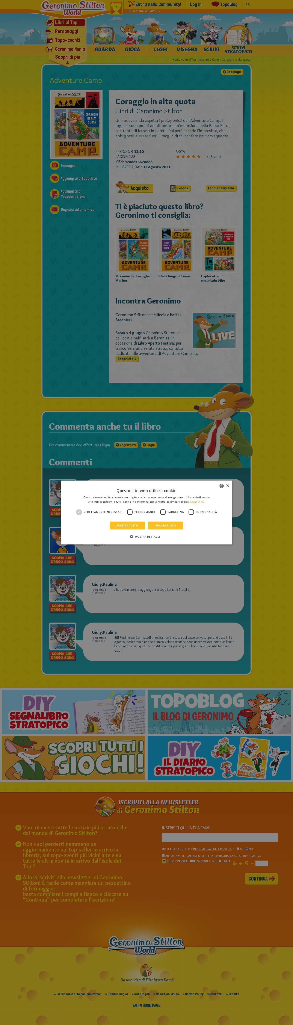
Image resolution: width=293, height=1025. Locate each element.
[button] (146, 536)
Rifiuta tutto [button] (166, 525)
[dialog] (146, 513)
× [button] (227, 485)
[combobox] (221, 486)
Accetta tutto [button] (127, 525)
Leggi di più (197, 501)
